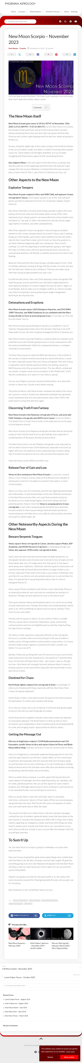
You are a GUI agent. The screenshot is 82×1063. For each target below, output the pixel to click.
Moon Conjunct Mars (20, 900)
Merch (13, 12)
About (66, 12)
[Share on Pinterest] (50, 54)
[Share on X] (13, 54)
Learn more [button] (70, 1052)
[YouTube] (75, 21)
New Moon (28, 904)
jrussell (50, 48)
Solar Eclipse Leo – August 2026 (16, 1003)
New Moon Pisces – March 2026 (16, 1016)
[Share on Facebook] (32, 54)
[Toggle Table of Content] (45, 107)
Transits (22, 48)
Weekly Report (35, 12)
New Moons (13, 48)
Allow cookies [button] (69, 1057)
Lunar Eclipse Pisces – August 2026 (17, 999)
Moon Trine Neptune (16, 904)
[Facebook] (60, 21)
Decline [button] (50, 1057)
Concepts (21, 12)
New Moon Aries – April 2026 (15, 1012)
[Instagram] (65, 21)
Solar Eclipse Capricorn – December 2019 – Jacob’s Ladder (39, 945)
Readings (74, 12)
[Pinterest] (70, 21)
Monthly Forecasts (52, 12)
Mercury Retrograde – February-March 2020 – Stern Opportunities (61, 945)
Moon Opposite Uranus (49, 900)
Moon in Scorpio (34, 900)
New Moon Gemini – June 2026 (16, 1007)
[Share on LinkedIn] (68, 54)
